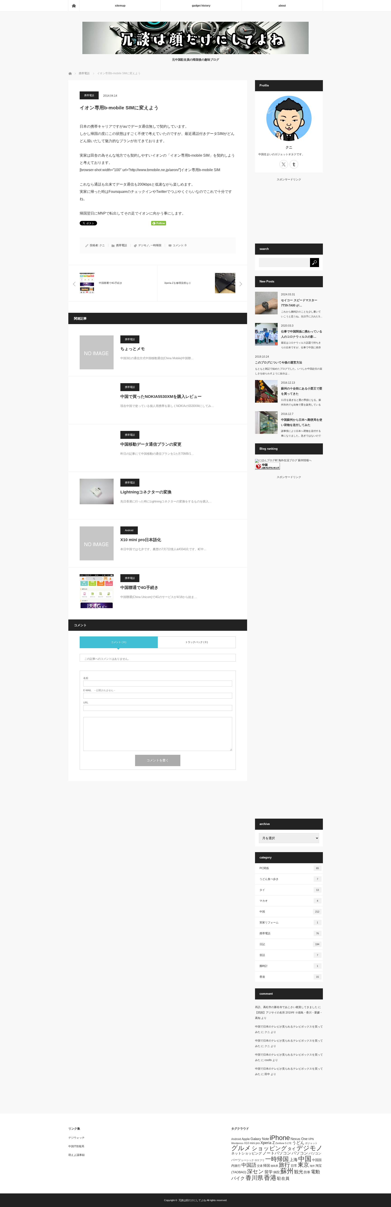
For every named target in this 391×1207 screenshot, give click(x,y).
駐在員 (283, 1178)
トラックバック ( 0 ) (196, 642)
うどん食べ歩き (289, 879)
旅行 (284, 1165)
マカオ (289, 900)
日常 (294, 1165)
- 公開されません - (99, 690)
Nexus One (299, 1139)
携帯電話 (89, 95)
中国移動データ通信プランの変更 (150, 444)
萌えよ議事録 (76, 1155)
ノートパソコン (276, 1153)
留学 (269, 1172)
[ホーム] (73, 5)
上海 (293, 1159)
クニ (102, 245)
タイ (289, 890)
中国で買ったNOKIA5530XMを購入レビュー (161, 396)
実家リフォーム (289, 922)
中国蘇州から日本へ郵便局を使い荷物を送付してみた (301, 422)
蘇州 (286, 1171)
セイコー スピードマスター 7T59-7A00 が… (299, 303)
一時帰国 (155, 245)
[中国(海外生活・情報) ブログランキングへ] (267, 468)
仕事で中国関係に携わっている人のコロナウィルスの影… (301, 334)
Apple (246, 1139)
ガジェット (311, 1143)
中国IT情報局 (76, 1146)
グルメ (241, 1148)
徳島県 (274, 1165)
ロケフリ (260, 1160)
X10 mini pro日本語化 (140, 540)
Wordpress (237, 1143)
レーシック (247, 1160)
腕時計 (289, 966)
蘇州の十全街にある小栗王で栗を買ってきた (301, 391)
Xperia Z (267, 1143)
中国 (289, 911)
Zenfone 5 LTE (283, 1143)
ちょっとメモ (132, 349)
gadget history (201, 5)
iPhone (280, 1137)
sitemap (120, 5)
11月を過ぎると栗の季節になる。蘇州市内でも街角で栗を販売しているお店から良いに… (301, 405)
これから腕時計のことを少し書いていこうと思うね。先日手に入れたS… (301, 314)
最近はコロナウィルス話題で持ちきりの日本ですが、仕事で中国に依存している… (301, 347)
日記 (289, 944)
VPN (311, 1139)
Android (129, 530)
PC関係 (289, 868)
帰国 (266, 1165)
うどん (298, 1142)
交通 (259, 1165)
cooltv (268, 1060)
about (282, 5)
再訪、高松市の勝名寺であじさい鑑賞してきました (286, 1007)
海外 (312, 1165)
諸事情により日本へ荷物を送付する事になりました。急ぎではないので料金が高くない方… (301, 436)
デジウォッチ (76, 1137)
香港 (289, 976)
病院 (276, 1172)
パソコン (300, 1153)
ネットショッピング (246, 1153)
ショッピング (269, 1148)
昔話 (289, 955)
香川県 (254, 1178)
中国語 (248, 1165)
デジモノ (143, 245)
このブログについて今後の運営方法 (278, 362)
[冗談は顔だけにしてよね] (195, 53)
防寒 (307, 1172)
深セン (255, 1171)
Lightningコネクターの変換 (146, 492)
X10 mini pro (252, 1143)
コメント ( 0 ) (118, 642)
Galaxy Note (259, 1139)
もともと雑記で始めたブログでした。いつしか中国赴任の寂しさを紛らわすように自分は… (288, 371)
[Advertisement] (289, 209)
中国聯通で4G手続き (139, 587)
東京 (303, 1165)
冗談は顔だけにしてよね (192, 1200)
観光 (298, 1171)
